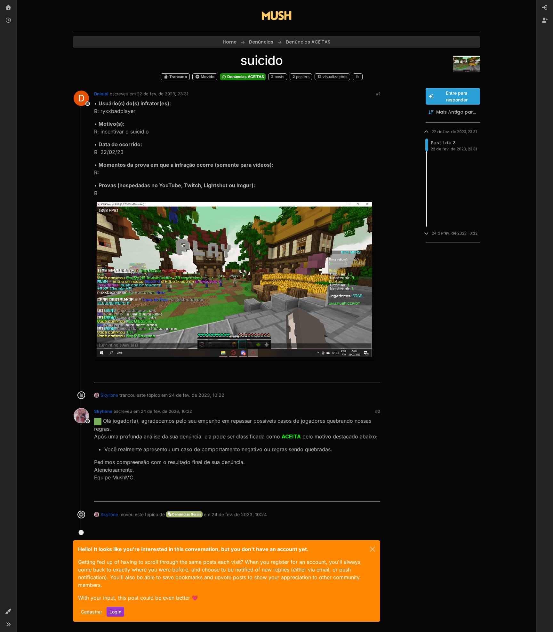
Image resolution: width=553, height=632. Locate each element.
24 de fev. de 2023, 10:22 (166, 411)
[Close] (372, 549)
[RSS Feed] (358, 76)
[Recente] (8, 20)
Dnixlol (101, 93)
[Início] (8, 8)
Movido (207, 76)
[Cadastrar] (544, 20)
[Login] (544, 8)
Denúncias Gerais (186, 514)
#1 (378, 93)
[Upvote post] (352, 375)
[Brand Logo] (276, 15)
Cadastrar (91, 611)
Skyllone (109, 395)
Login (115, 611)
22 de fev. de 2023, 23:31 (162, 93)
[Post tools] (375, 375)
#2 (377, 411)
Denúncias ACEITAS (245, 76)
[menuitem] (544, 8)
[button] (8, 611)
